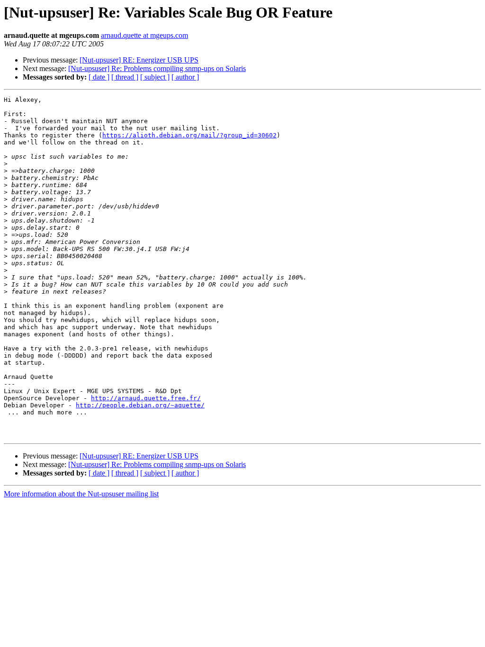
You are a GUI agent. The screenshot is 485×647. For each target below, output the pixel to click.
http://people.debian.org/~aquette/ (140, 405)
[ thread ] (124, 77)
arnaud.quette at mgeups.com (144, 35)
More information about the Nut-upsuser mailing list (81, 494)
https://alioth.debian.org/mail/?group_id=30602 (189, 135)
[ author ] (185, 77)
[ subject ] (155, 77)
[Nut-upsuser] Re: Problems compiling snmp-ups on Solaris (157, 68)
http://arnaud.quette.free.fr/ (146, 398)
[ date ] (99, 77)
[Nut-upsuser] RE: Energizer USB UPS (139, 60)
